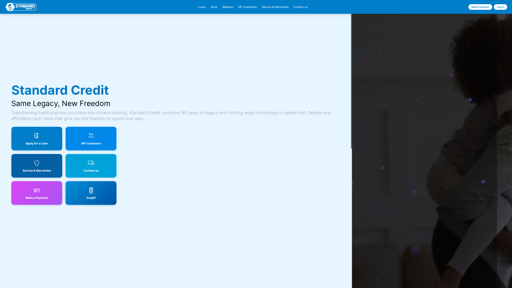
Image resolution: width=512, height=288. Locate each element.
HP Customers (247, 7)
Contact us (300, 7)
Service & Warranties (275, 7)
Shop (214, 7)
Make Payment (480, 6)
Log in (500, 6)
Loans (202, 7)
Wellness (227, 7)
